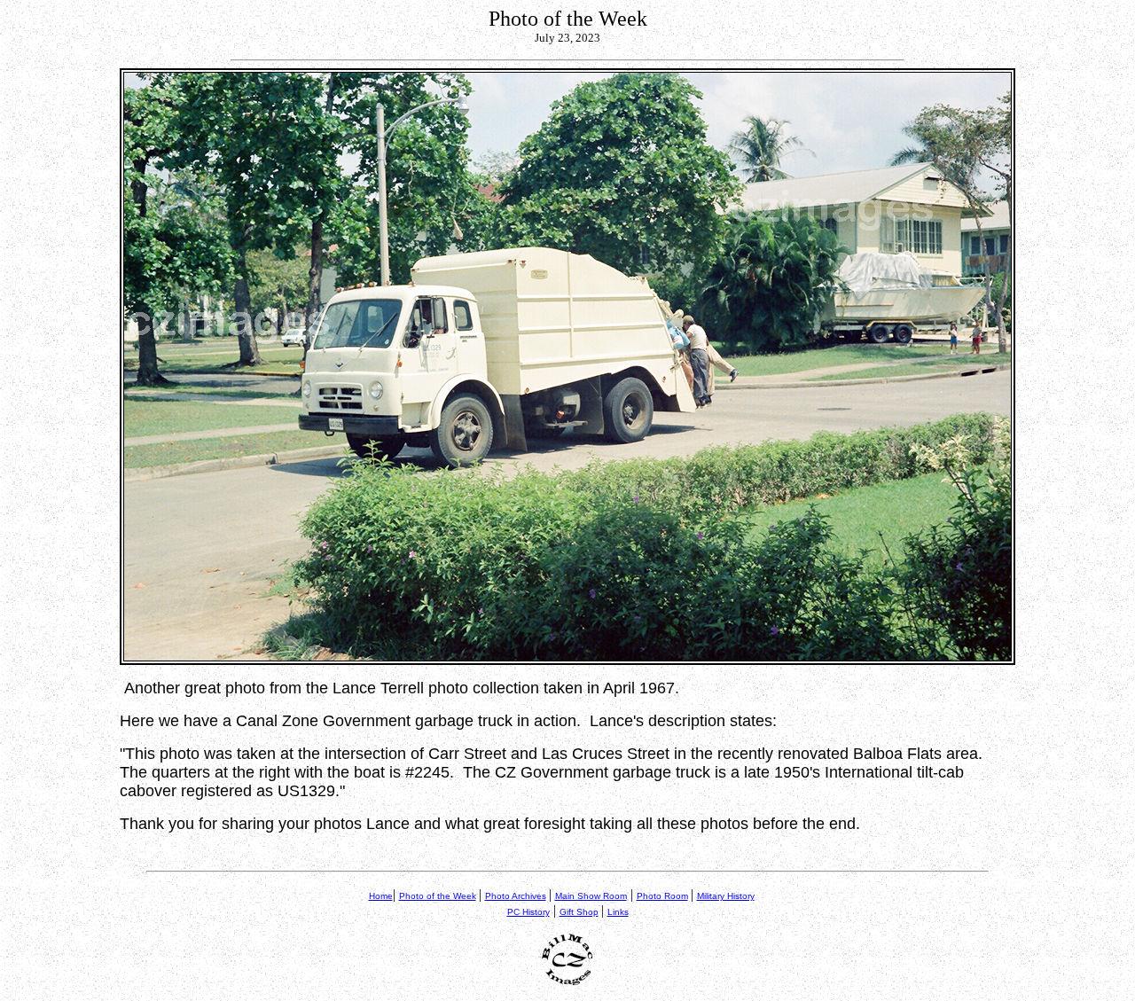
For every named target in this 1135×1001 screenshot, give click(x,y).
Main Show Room (591, 896)
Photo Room (662, 896)
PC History (528, 912)
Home (381, 896)
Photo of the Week (437, 896)
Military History (726, 896)
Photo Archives (515, 896)
